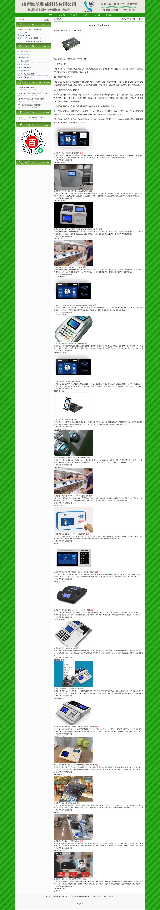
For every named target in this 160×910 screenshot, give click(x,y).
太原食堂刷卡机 (24, 77)
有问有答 (97, 15)
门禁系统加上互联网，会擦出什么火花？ (31, 117)
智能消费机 (22, 54)
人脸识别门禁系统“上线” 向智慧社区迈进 (31, 99)
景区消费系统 (23, 64)
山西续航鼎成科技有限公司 (63, 160)
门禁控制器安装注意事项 (26, 87)
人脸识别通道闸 (24, 61)
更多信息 (57, 891)
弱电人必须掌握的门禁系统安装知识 (29, 105)
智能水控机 (22, 58)
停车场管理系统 (24, 67)
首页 (50, 15)
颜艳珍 (111, 896)
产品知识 (86, 15)
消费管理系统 (23, 51)
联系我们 (109, 15)
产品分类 (74, 15)
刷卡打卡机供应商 (25, 74)
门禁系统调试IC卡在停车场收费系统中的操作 (32, 93)
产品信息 (62, 15)
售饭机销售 (22, 71)
